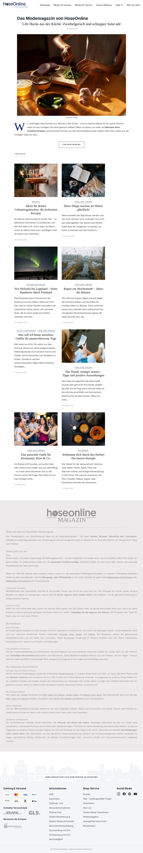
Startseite (45, 5)
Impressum (54, 798)
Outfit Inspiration (26, 330)
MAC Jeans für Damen (53, 695)
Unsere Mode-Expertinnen (96, 812)
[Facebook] (124, 794)
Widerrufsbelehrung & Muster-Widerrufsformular (61, 819)
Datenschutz (55, 812)
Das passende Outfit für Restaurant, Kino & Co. (36, 456)
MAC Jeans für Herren (17, 699)
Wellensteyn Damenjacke (119, 577)
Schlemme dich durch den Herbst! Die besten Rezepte (83, 456)
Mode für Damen (62, 5)
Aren (71, 634)
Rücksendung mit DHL (60, 830)
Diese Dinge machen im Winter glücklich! (83, 207)
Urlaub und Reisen (36, 284)
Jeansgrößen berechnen (95, 821)
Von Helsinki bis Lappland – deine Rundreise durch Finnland (35, 290)
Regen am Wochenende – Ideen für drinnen (83, 290)
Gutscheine (88, 803)
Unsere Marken (104, 5)
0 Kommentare (19, 154)
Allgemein (83, 450)
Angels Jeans (72, 695)
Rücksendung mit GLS (59, 834)
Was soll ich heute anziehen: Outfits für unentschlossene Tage (36, 336)
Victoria (63, 634)
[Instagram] (118, 794)
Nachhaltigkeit (56, 839)
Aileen (79, 634)
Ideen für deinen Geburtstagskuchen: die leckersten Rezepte (36, 209)
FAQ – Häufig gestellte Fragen (97, 798)
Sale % (119, 5)
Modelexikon (89, 826)
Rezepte (36, 201)
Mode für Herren (83, 5)
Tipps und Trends (83, 201)
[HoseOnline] (15, 5)
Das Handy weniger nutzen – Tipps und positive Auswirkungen (83, 373)
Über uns (87, 808)
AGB (51, 794)
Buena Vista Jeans (93, 695)
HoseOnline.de (66, 674)
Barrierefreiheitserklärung (61, 826)
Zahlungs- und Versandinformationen (59, 805)
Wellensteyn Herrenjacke (18, 581)
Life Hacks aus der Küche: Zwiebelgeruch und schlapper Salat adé (71, 24)
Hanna (91, 634)
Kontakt (86, 794)
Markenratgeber (90, 816)
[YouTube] (135, 794)
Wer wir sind (133, 5)
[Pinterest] (130, 794)
